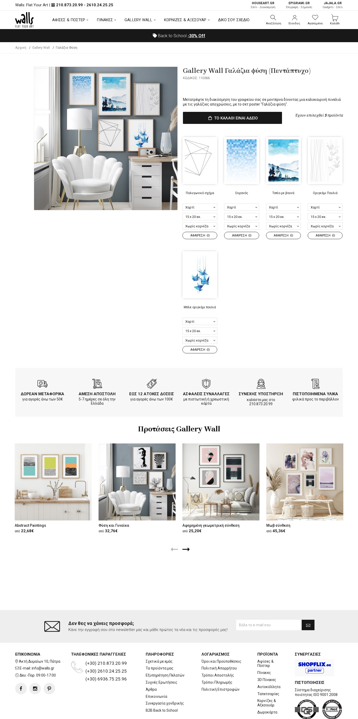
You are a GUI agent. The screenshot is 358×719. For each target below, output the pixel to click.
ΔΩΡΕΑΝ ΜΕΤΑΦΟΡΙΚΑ (42, 394)
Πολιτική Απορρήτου (219, 668)
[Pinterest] (49, 688)
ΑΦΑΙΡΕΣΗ (198, 235)
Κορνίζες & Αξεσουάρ (266, 703)
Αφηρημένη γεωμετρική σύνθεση (211, 525)
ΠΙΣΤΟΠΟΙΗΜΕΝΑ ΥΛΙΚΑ (315, 394)
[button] (273, 19)
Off (196, 35)
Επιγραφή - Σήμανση (299, 5)
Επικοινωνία (156, 696)
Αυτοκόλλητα (268, 687)
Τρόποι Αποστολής (218, 675)
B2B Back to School (162, 710)
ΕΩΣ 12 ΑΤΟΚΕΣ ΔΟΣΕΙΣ (151, 394)
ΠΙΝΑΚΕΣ (105, 20)
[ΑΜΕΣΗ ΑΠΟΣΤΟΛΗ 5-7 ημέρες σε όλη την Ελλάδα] (97, 385)
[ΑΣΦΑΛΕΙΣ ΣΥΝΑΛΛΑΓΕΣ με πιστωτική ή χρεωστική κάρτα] (206, 385)
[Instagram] (35, 688)
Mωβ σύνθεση (278, 525)
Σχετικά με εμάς (159, 661)
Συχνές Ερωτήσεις (161, 682)
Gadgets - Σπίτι (333, 5)
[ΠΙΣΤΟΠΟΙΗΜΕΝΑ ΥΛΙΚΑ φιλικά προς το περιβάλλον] (316, 385)
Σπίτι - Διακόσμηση (263, 5)
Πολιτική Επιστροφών (221, 689)
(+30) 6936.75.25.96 (106, 679)
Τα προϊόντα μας (159, 668)
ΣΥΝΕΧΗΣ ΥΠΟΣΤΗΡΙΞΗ (261, 394)
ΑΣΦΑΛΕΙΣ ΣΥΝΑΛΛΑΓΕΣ (206, 394)
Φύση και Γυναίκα (114, 525)
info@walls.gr (43, 668)
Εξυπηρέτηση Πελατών (165, 675)
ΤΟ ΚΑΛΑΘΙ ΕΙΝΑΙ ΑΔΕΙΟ (235, 118)
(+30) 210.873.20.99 (106, 663)
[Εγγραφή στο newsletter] (308, 625)
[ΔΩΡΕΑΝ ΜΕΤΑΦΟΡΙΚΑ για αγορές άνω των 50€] (42, 385)
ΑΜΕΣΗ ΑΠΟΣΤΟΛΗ (97, 394)
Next (171, 138)
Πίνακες (264, 673)
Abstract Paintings (30, 525)
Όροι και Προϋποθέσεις (221, 661)
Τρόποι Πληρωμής (217, 682)
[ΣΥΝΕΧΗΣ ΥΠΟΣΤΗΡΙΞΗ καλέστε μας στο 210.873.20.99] (261, 385)
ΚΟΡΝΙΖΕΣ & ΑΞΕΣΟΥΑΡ (185, 20)
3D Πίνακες (266, 680)
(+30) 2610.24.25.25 (106, 671)
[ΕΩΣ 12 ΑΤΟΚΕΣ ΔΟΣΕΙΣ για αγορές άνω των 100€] (152, 385)
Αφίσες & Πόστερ (265, 663)
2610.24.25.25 (99, 5)
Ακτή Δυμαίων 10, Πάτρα (39, 661)
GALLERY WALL (138, 20)
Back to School (181, 35)
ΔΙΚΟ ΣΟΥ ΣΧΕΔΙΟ (234, 20)
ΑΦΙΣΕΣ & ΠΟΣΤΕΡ (68, 20)
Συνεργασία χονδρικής (165, 703)
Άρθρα (151, 689)
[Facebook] (21, 688)
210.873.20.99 (69, 5)
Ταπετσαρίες (268, 694)
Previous (41, 138)
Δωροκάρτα (267, 712)
